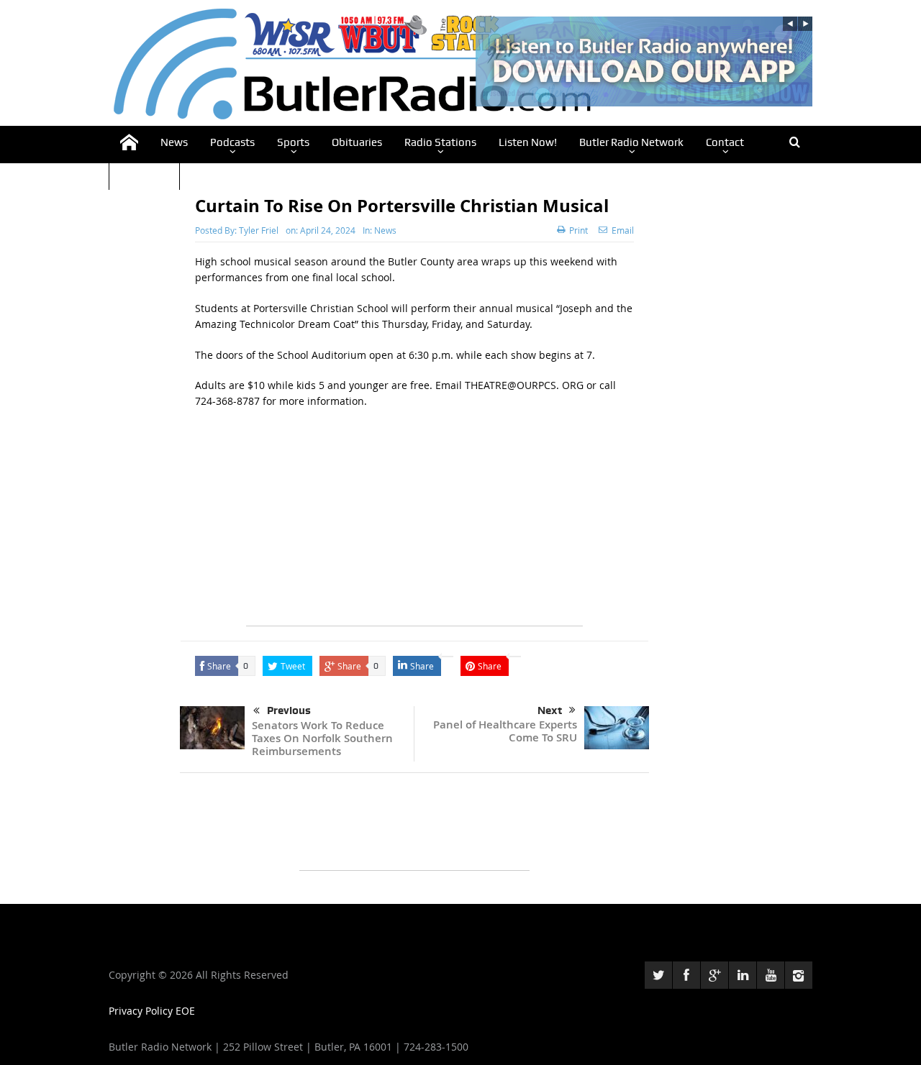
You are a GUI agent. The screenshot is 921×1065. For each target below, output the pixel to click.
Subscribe (144, 174)
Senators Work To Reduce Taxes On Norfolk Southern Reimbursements (322, 738)
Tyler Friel (258, 230)
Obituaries (357, 142)
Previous (289, 710)
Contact (725, 142)
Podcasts (232, 142)
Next (549, 710)
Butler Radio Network (631, 142)
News (174, 142)
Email (623, 230)
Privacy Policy (142, 1011)
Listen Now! (528, 142)
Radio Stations (440, 142)
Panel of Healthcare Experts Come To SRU (505, 731)
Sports (293, 142)
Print (578, 230)
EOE (185, 1011)
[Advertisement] (414, 525)
